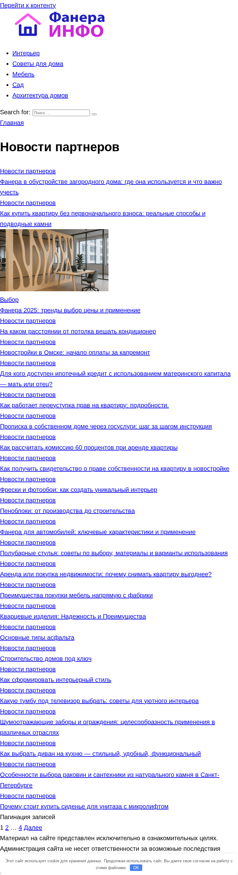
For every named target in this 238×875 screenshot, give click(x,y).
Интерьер (26, 53)
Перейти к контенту (28, 5)
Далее (33, 827)
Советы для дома (37, 63)
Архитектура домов (40, 95)
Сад (18, 84)
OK (136, 867)
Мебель (23, 74)
